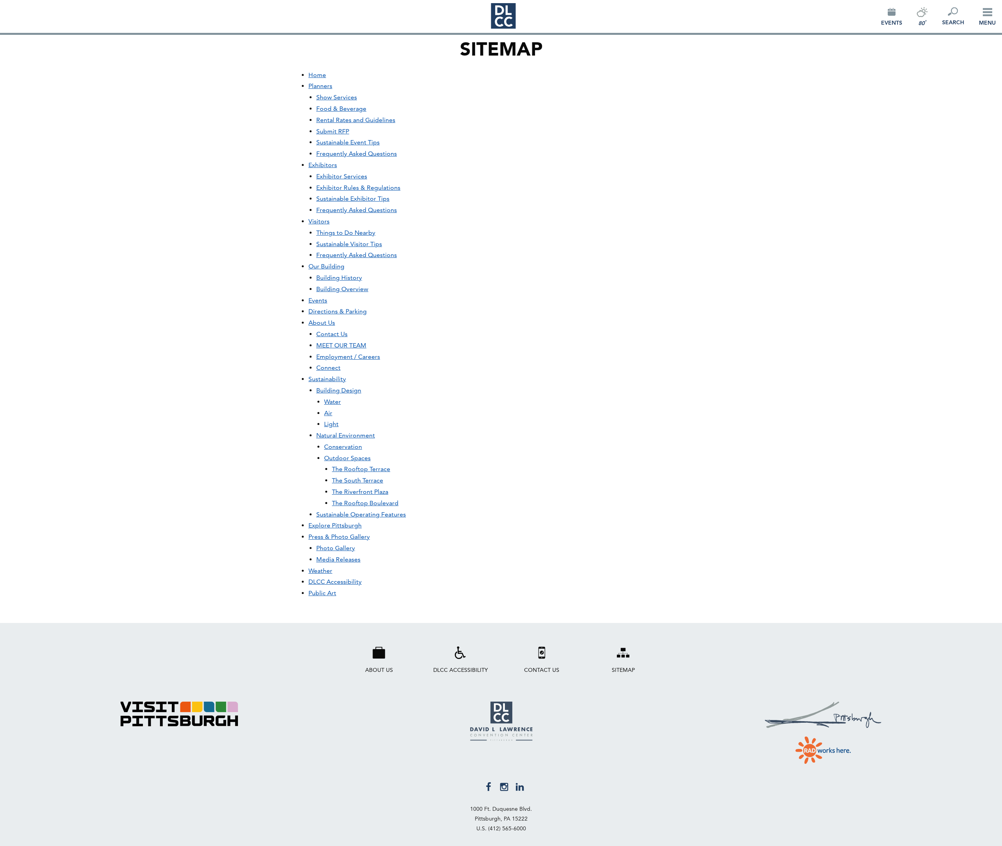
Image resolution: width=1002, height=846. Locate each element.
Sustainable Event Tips (348, 142)
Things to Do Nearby (345, 232)
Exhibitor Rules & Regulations (358, 187)
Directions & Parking (337, 311)
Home (317, 75)
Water (332, 401)
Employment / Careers (348, 356)
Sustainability (327, 379)
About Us (321, 322)
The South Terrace (357, 480)
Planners (320, 86)
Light (331, 424)
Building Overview (342, 289)
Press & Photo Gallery (339, 536)
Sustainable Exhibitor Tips (352, 198)
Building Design (338, 390)
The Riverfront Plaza (360, 491)
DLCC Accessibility (335, 581)
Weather (320, 570)
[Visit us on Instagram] (504, 786)
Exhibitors (322, 165)
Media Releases (338, 559)
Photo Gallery (335, 548)
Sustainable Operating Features (361, 514)
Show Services (336, 97)
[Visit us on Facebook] (488, 786)
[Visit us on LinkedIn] (519, 786)
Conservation (343, 446)
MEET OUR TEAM (341, 345)
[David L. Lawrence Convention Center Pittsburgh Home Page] (501, 738)
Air (328, 413)
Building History (339, 277)
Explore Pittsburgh (335, 525)
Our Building (326, 266)
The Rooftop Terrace (361, 469)
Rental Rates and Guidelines (355, 120)
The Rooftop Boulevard (365, 503)
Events (317, 300)
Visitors (319, 221)
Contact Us (332, 334)
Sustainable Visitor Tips (349, 244)
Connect (328, 367)
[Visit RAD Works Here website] (823, 748)
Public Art (322, 593)
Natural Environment (345, 435)
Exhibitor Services (341, 176)
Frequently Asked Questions (356, 153)
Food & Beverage (341, 108)
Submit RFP (332, 131)
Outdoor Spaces (347, 458)
